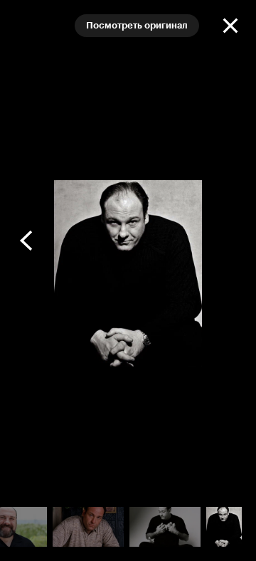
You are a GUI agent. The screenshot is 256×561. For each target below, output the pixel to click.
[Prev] (27, 240)
